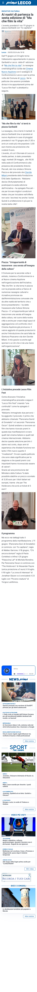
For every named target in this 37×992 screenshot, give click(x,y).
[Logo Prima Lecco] (18, 3)
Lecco (22, 78)
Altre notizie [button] (29, 741)
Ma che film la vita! (13, 65)
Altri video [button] (30, 869)
